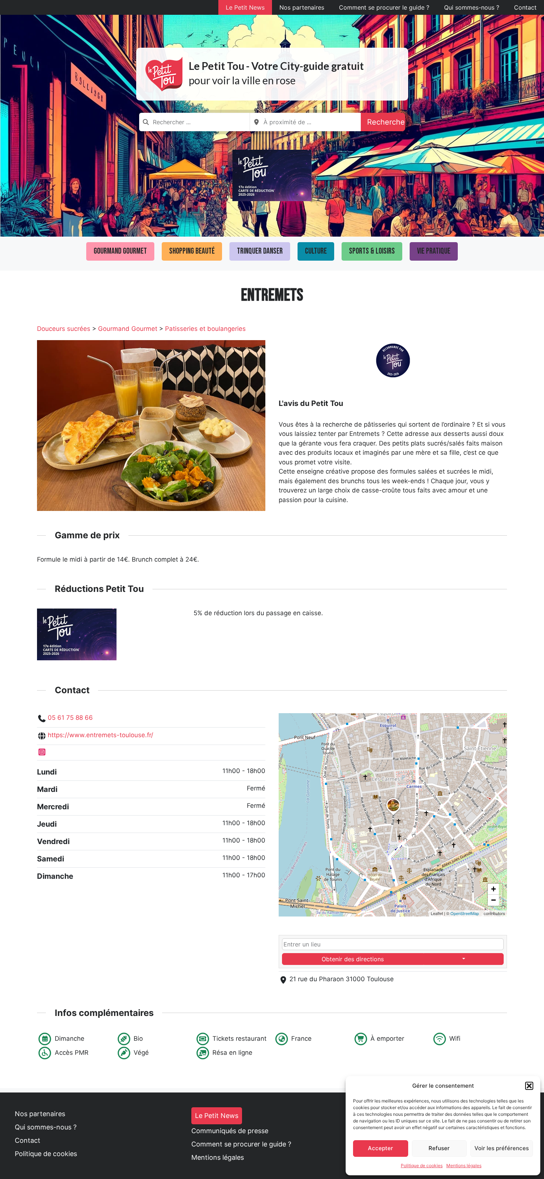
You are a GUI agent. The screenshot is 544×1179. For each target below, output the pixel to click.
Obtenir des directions (353, 959)
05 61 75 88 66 (70, 717)
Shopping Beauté (192, 251)
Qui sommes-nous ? (471, 7)
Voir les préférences (501, 1148)
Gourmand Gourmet (120, 251)
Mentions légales (463, 1165)
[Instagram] (42, 752)
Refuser (439, 1148)
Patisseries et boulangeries (205, 328)
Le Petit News (245, 7)
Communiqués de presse (229, 1131)
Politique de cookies (422, 1165)
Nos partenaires (301, 7)
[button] (529, 1086)
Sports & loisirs (372, 251)
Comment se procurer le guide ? (384, 7)
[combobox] (194, 122)
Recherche (386, 122)
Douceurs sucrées (63, 328)
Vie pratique (433, 251)
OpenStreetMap (464, 913)
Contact (525, 7)
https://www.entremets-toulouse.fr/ (100, 735)
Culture (316, 251)
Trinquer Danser (260, 251)
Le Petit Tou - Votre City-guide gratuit (276, 66)
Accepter (380, 1148)
